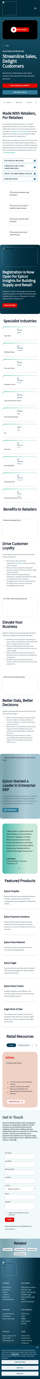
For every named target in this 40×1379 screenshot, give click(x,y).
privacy (19, 1226)
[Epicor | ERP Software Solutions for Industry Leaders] (9, 8)
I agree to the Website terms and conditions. (18, 1214)
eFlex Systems (26, 1321)
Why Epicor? (6, 1290)
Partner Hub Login (8, 1319)
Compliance (25, 1343)
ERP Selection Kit (8, 1341)
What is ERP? (6, 1338)
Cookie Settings (26, 1341)
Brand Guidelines (8, 1299)
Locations (5, 1295)
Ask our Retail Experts (20, 86)
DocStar (24, 1324)
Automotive (32, 1249)
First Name (8, 1153)
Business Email (9, 1169)
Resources (19, 102)
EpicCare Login (26, 1290)
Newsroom (6, 1297)
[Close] (37, 1347)
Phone (7, 1194)
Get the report (10, 810)
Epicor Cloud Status (27, 1302)
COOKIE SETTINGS (20, 1362)
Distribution (7, 1249)
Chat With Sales (20, 92)
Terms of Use (25, 1336)
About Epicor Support (28, 1287)
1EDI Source (25, 1314)
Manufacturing (19, 1249)
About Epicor (6, 1287)
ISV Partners (6, 1316)
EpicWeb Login (26, 1295)
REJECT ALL (20, 1368)
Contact (29, 102)
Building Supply (20, 1254)
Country (7, 1185)
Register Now (9, 305)
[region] (20, 1361)
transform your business (19, 131)
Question (8, 1202)
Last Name (8, 1161)
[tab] (11, 1045)
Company (8, 1177)
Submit (9, 1220)
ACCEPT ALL (20, 1373)
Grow (23, 1316)
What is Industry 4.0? (9, 1336)
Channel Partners (8, 1314)
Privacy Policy (25, 1338)
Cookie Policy (15, 1354)
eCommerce (18, 563)
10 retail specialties (8, 152)
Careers (5, 1292)
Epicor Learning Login (28, 1292)
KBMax (23, 1319)
